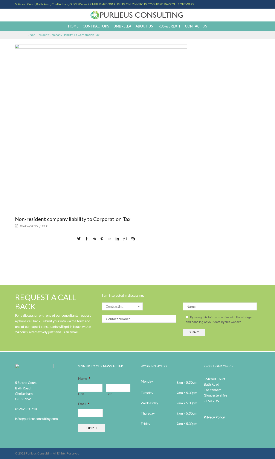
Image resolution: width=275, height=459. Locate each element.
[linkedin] (117, 239)
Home (73, 26)
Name (84, 378)
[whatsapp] (125, 239)
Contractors (96, 26)
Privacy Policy (214, 417)
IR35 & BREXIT (169, 26)
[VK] (94, 239)
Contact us (196, 26)
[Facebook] (86, 239)
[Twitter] (80, 239)
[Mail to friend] (109, 239)
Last (109, 394)
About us (144, 26)
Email (83, 404)
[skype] (132, 239)
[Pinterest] (102, 239)
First (81, 394)
